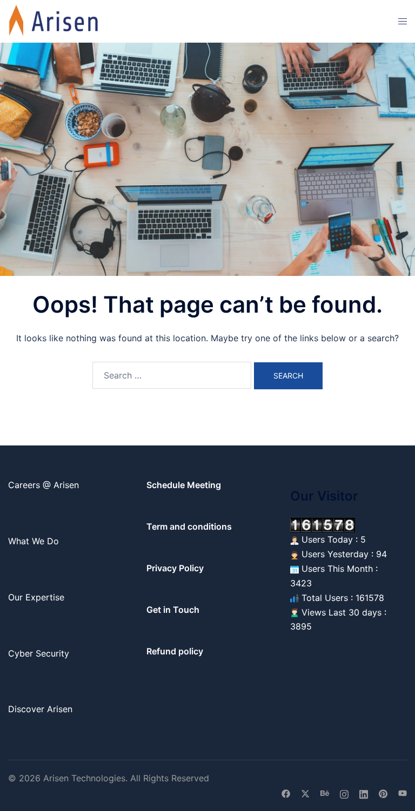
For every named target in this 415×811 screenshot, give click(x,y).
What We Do (33, 541)
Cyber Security (38, 653)
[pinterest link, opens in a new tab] (383, 792)
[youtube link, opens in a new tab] (402, 792)
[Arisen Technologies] (54, 20)
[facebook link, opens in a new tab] (286, 792)
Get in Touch (172, 609)
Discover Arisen (40, 709)
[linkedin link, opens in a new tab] (363, 792)
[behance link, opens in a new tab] (324, 792)
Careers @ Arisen (43, 484)
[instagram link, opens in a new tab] (344, 792)
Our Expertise (36, 597)
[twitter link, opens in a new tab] (305, 792)
